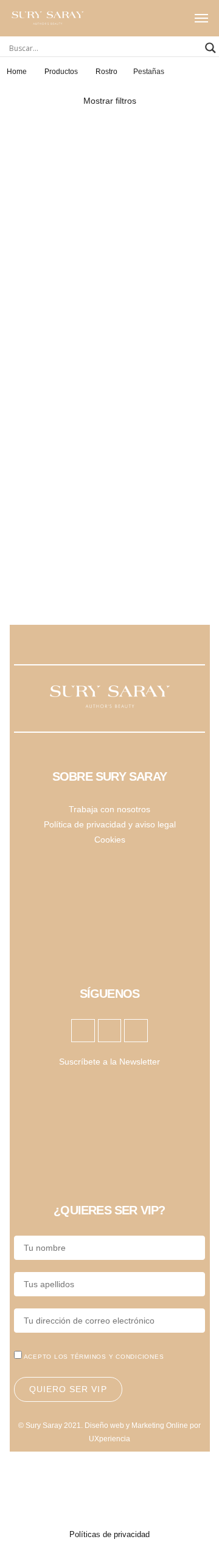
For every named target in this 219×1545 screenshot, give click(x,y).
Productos (61, 71)
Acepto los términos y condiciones (94, 1356)
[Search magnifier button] (210, 47)
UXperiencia (109, 1439)
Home (17, 71)
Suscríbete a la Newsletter (109, 1061)
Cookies (109, 839)
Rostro (106, 71)
